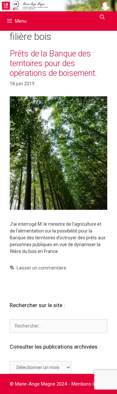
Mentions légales (90, 384)
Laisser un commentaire (41, 267)
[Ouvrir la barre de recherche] (102, 17)
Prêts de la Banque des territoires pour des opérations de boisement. (53, 63)
